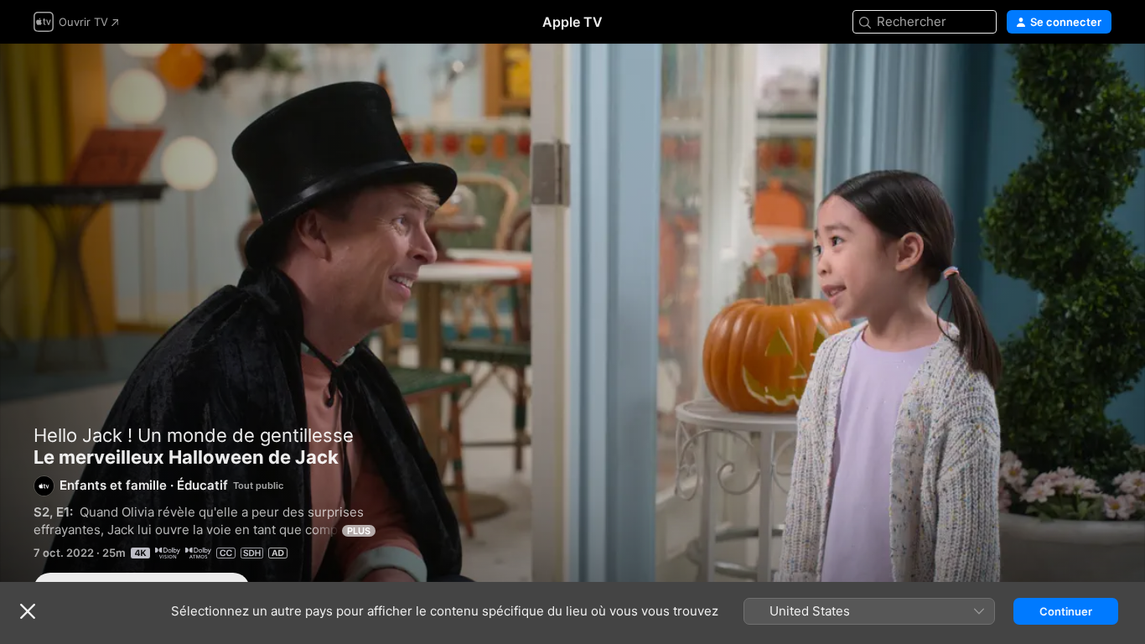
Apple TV (572, 21)
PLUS (358, 531)
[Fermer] (27, 611)
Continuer (1065, 611)
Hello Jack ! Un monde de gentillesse (194, 435)
